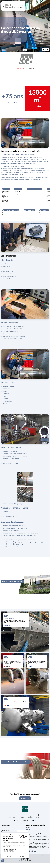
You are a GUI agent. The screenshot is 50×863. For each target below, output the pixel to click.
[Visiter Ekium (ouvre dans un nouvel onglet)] (21, 817)
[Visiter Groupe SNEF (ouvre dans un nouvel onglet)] (25, 809)
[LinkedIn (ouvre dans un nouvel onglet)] (27, 830)
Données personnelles (33, 855)
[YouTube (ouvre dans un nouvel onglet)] (29, 830)
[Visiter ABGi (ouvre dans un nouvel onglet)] (34, 820)
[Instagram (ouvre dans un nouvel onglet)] (29, 851)
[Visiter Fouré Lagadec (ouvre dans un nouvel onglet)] (30, 817)
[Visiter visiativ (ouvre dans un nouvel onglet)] (17, 820)
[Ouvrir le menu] (3, 6)
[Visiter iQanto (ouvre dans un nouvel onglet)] (26, 820)
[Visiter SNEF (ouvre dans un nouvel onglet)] (12, 817)
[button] (24, 50)
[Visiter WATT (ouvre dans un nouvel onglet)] (38, 816)
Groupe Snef (40, 855)
